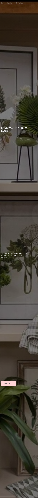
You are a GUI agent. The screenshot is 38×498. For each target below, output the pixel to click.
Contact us (19, 3)
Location (10, 3)
